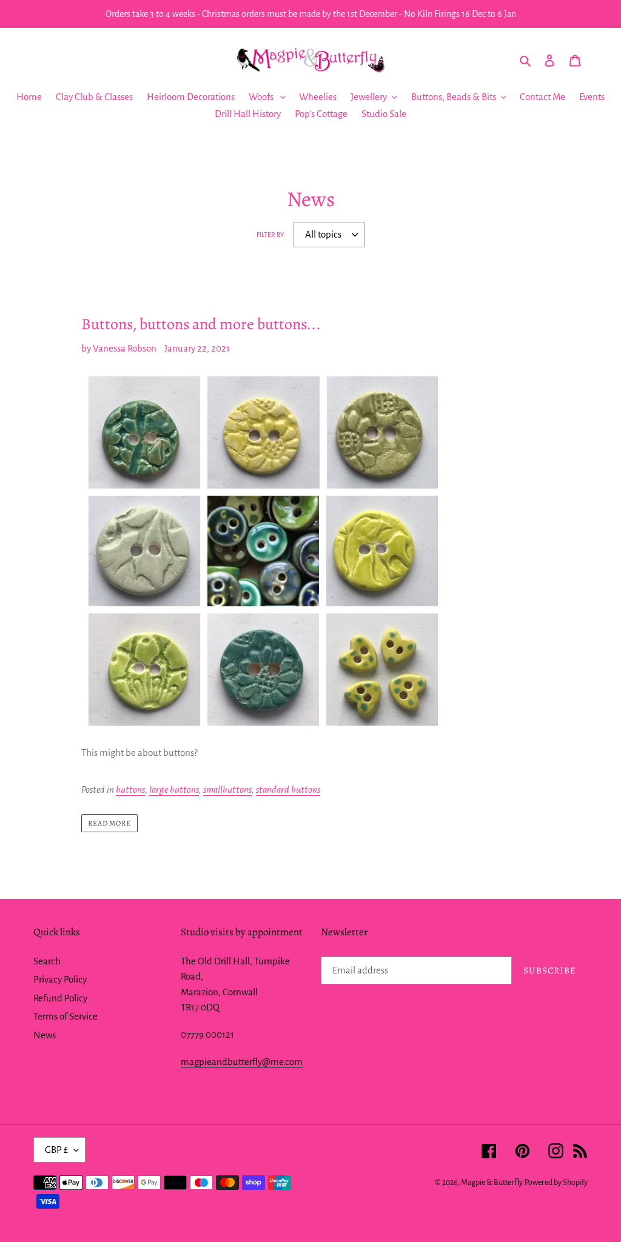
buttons (130, 789)
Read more (110, 823)
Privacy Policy (60, 979)
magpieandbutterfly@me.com (242, 1062)
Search (47, 961)
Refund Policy (60, 998)
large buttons (174, 789)
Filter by (270, 234)
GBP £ (56, 1149)
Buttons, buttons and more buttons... (201, 324)
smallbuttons (227, 789)
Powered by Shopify (556, 1182)
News (44, 1035)
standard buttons (288, 789)
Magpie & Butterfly (492, 1182)
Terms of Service (65, 1016)
